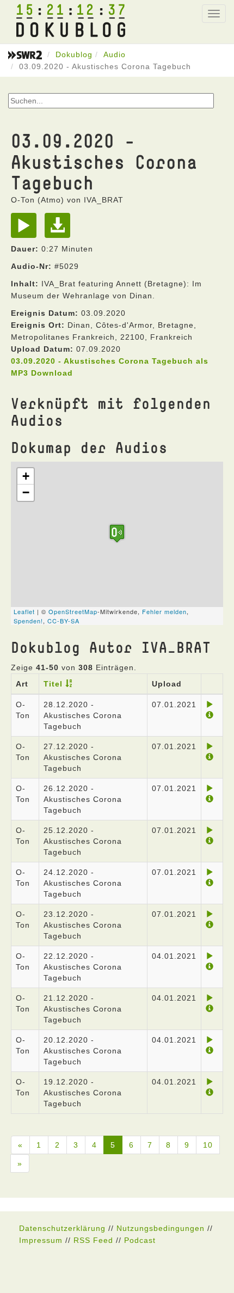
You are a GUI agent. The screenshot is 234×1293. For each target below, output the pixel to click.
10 (208, 1145)
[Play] (26, 229)
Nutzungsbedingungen (160, 1228)
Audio (114, 54)
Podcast (140, 1240)
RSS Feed (93, 1240)
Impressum (41, 1240)
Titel (53, 683)
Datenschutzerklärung (62, 1228)
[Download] (60, 229)
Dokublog (74, 54)
